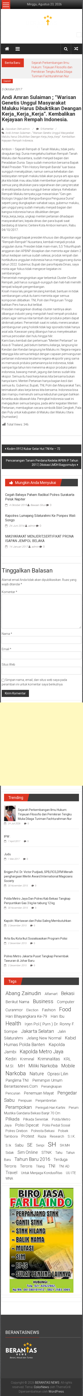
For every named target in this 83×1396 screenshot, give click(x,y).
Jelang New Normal (44, 1038)
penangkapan (51, 1086)
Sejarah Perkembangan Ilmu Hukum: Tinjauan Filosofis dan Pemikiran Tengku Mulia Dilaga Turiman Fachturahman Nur (45, 814)
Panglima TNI (17, 1080)
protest (27, 1136)
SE (29, 1145)
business (43, 1001)
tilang (40, 1166)
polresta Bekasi (42, 1131)
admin (31, 525)
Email (6, 649)
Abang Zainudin (23, 993)
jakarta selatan (37, 1031)
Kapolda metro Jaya (41, 1052)
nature (37, 1073)
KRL (67, 1059)
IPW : (7, 836)
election (32, 1010)
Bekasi (67, 993)
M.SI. (10, 1066)
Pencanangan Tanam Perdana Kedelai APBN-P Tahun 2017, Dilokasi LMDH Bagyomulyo (42, 462)
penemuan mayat (39, 1093)
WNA (9, 1178)
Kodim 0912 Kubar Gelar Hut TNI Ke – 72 (33, 448)
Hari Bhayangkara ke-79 (26, 1016)
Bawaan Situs (38, 505)
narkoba (16, 1073)
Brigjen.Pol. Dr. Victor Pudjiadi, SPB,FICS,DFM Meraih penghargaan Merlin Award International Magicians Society (38, 876)
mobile (68, 1065)
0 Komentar (46, 128)
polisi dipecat (27, 1125)
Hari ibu (57, 1016)
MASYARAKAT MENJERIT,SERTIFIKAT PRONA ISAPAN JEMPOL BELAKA (39, 538)
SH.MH (65, 1145)
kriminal (27, 1059)
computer (65, 1002)
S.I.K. (72, 1136)
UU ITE (71, 1173)
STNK (47, 1152)
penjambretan (46, 1101)
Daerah (7, 81)
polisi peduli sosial (56, 1125)
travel (11, 1172)
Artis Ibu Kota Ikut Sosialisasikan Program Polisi (35, 938)
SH (52, 1144)
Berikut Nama (17, 1002)
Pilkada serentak (35, 1119)
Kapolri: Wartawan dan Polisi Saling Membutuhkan (37, 920)
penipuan (25, 1101)
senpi (40, 1145)
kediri (11, 1058)
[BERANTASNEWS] (21, 1350)
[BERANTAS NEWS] (7, 49)
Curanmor (14, 1010)
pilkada (13, 1119)
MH (21, 1065)
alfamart (51, 994)
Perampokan (19, 1107)
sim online (27, 1152)
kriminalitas (49, 1058)
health (13, 1023)
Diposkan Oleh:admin (17, 128)
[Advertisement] (41, 744)
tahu (58, 1153)
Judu (7, 854)
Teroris (26, 1166)
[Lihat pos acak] (76, 49)
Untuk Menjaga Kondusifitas (41, 1173)
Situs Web (8, 664)
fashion (49, 1010)
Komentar (9, 592)
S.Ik (8, 1145)
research (57, 1136)
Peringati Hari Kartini (50, 1108)
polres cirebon (16, 1131)
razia (42, 1136)
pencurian (13, 1093)
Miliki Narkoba (43, 1065)
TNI (51, 1166)
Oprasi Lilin (57, 1073)
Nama (7, 633)
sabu (19, 1145)
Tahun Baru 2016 (32, 1159)
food (65, 1009)
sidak (10, 1153)
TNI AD (64, 1166)
